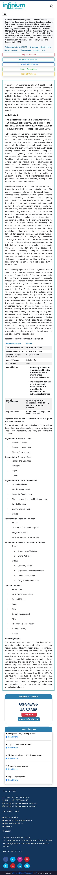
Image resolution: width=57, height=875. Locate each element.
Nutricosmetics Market (18, 766)
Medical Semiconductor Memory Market (25, 755)
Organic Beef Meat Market (19, 744)
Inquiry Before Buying (28, 719)
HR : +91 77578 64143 (16, 800)
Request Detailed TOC (28, 59)
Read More (13, 737)
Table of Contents (28, 74)
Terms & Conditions (13, 823)
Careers (8, 826)
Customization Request (29, 64)
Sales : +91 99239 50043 (17, 797)
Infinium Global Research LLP (24, 873)
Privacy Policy (11, 817)
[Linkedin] (19, 865)
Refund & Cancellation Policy (18, 820)
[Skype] (27, 865)
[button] (5, 859)
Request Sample (28, 54)
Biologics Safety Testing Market (22, 733)
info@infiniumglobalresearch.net (20, 806)
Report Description (28, 69)
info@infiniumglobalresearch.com (21, 803)
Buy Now (29, 714)
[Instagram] (20, 859)
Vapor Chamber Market (18, 777)
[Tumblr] (5, 865)
